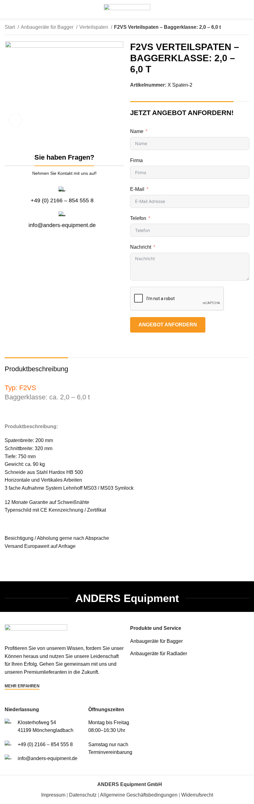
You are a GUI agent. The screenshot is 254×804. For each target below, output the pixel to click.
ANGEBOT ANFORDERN (167, 324)
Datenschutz (83, 795)
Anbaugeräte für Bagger (48, 27)
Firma (136, 160)
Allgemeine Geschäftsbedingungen (138, 795)
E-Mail (137, 189)
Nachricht (140, 247)
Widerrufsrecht (197, 795)
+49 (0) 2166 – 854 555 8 (62, 200)
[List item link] (189, 641)
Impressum (53, 795)
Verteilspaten (94, 27)
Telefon (138, 218)
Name (136, 131)
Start (10, 27)
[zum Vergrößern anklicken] (15, 120)
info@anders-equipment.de (62, 225)
